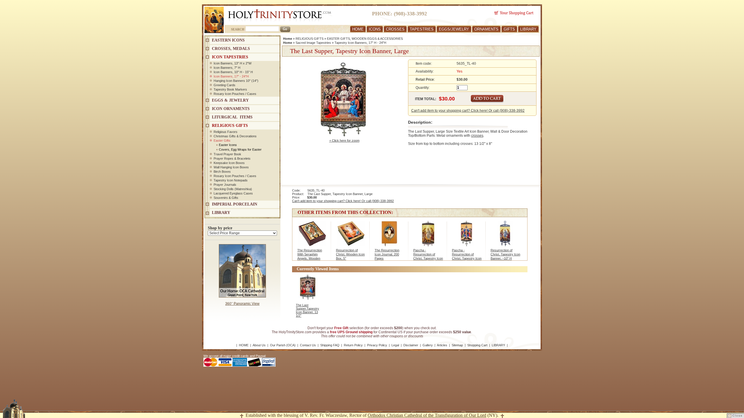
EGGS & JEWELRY (230, 100)
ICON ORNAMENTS (231, 109)
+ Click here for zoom (344, 140)
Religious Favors (225, 132)
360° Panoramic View (242, 304)
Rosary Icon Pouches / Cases (235, 94)
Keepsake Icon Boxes (229, 163)
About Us (259, 345)
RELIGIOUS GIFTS (309, 38)
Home (287, 38)
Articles (442, 345)
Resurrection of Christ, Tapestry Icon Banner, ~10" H (505, 254)
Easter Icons (228, 145)
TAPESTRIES (422, 29)
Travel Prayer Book (227, 154)
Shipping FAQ (329, 345)
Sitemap (457, 345)
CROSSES (395, 29)
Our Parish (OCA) (283, 345)
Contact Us (308, 345)
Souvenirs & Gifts (226, 197)
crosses (477, 136)
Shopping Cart (477, 345)
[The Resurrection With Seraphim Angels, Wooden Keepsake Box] (312, 236)
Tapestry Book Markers (230, 89)
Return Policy (353, 345)
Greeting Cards (224, 85)
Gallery (428, 345)
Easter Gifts (222, 140)
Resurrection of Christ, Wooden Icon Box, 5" (350, 254)
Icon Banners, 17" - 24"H (231, 76)
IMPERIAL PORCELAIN (234, 204)
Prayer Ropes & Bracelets (232, 158)
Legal (395, 345)
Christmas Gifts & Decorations (235, 136)
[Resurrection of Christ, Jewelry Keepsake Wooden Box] (351, 236)
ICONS (375, 29)
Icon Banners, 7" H (227, 67)
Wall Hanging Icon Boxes (231, 167)
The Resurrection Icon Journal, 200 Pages (387, 254)
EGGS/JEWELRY (454, 29)
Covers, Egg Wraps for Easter (240, 149)
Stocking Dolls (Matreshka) (233, 189)
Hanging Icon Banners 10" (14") (236, 80)
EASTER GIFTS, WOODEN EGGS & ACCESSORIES (365, 38)
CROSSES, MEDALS (231, 48)
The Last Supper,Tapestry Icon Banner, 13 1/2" (307, 310)
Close (737, 415)
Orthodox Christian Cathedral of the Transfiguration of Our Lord (427, 415)
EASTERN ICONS (228, 40)
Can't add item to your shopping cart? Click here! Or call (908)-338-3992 (468, 111)
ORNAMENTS (486, 29)
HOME (358, 29)
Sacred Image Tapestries (313, 42)
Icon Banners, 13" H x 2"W (232, 63)
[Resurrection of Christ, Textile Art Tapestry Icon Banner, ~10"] (505, 236)
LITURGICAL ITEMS (232, 117)
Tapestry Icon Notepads (231, 180)
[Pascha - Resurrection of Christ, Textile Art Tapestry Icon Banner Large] (428, 236)
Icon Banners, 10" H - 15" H (233, 72)
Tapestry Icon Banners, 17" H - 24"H (360, 42)
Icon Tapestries (230, 57)
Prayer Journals (225, 184)
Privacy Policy (377, 345)
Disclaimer (410, 345)
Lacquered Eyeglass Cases (233, 193)
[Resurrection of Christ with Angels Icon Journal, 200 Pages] (389, 236)
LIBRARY (528, 29)
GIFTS (509, 29)
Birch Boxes (222, 171)
